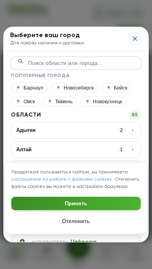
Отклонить (76, 221)
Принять (76, 203)
